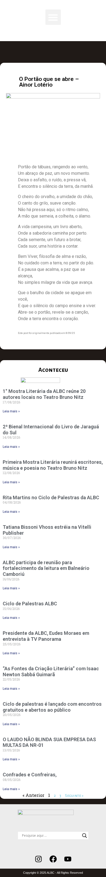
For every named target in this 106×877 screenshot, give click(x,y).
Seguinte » (74, 795)
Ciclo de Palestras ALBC (30, 603)
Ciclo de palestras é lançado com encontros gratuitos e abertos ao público (52, 707)
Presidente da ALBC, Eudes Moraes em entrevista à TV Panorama (46, 636)
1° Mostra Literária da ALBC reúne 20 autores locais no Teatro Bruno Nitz (44, 394)
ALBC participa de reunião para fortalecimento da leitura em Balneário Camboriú (46, 568)
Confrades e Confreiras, (30, 774)
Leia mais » (11, 411)
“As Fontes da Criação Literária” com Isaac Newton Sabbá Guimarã (51, 671)
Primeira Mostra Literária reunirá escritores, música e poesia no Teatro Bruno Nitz (53, 465)
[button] (53, 17)
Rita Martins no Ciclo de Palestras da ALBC (51, 497)
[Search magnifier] (84, 835)
